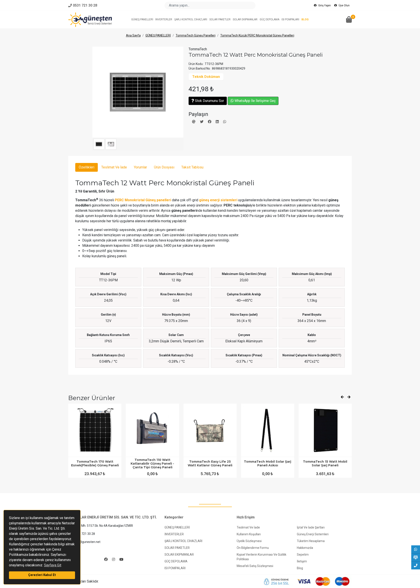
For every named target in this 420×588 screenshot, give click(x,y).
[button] (349, 20)
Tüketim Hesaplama (311, 541)
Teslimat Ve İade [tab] (114, 167)
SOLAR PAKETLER (177, 548)
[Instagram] (113, 559)
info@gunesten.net (86, 542)
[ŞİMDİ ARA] (415, 565)
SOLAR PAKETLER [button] (220, 19)
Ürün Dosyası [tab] (164, 167)
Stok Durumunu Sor (209, 101)
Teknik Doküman (206, 77)
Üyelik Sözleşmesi (249, 541)
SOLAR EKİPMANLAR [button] (245, 19)
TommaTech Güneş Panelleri (195, 35)
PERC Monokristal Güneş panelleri (143, 200)
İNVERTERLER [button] (163, 19)
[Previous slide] (342, 397)
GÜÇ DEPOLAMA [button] (269, 19)
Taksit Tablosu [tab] (192, 167)
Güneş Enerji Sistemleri (313, 534)
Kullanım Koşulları (249, 534)
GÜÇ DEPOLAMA (175, 561)
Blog (300, 568)
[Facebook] (106, 559)
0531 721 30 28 (84, 534)
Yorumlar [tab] (140, 167)
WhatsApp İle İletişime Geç (255, 101)
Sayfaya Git (52, 565)
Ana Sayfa (133, 35)
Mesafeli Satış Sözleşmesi (255, 566)
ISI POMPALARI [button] (290, 19)
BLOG (305, 19)
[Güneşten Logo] (90, 19)
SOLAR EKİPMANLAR (179, 554)
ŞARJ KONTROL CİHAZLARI (183, 541)
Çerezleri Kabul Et (42, 575)
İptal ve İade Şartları (311, 527)
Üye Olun (344, 5)
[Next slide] (349, 397)
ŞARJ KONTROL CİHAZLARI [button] (190, 19)
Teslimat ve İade (248, 527)
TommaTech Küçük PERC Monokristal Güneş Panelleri (257, 35)
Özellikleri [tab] (86, 167)
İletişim (302, 561)
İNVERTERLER (174, 534)
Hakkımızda (305, 548)
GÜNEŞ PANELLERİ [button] (142, 19)
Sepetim (303, 554)
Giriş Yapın (324, 5)
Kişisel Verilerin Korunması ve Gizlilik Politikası (261, 557)
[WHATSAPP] (415, 549)
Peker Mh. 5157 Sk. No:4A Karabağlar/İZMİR (102, 525)
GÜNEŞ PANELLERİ (158, 35)
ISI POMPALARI (175, 568)
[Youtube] (121, 559)
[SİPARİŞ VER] (415, 557)
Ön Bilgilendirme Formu (253, 548)
